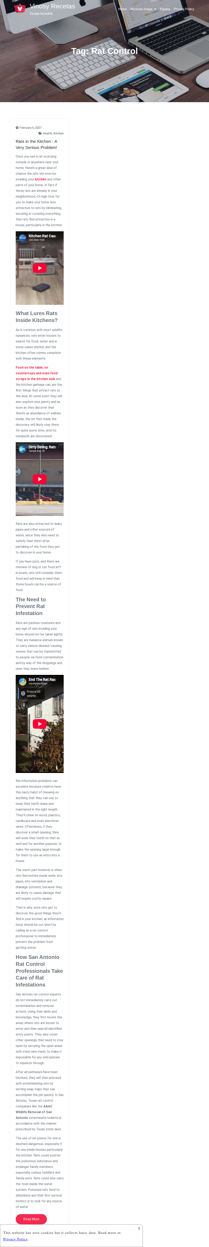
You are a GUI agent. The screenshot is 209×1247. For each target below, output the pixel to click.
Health (47, 133)
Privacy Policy (184, 9)
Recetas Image (141, 9)
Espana (165, 9)
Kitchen (58, 133)
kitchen (40, 179)
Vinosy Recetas (52, 6)
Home (122, 9)
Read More (31, 1219)
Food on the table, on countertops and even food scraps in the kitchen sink (37, 373)
